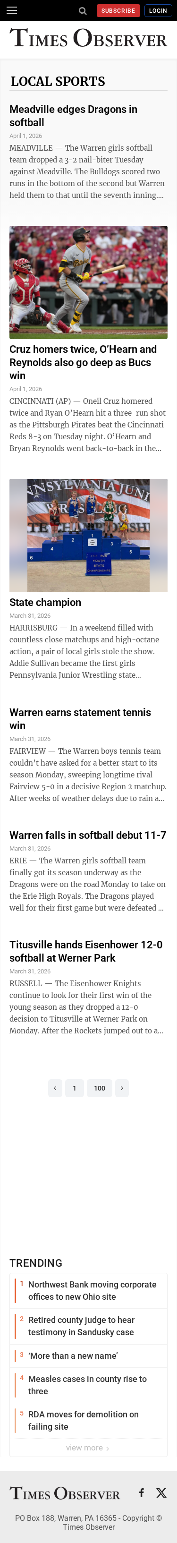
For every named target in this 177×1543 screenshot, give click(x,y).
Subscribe (118, 11)
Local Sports (58, 81)
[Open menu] (12, 10)
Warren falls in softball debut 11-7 (88, 835)
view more (85, 1447)
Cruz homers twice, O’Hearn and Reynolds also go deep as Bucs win (83, 362)
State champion (45, 602)
